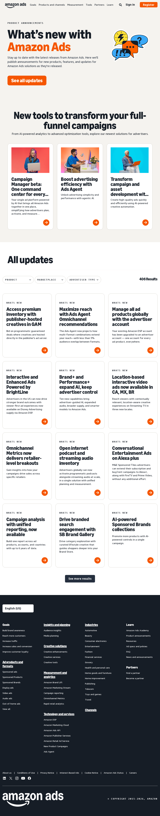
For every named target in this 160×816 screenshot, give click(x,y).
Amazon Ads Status (114, 772)
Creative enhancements (55, 651)
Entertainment (92, 646)
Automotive (91, 630)
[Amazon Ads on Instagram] (17, 779)
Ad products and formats (12, 664)
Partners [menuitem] (132, 667)
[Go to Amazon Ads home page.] (32, 799)
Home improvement (95, 678)
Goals (33, 4)
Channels (91, 710)
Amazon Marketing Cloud (56, 725)
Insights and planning (57, 625)
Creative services (52, 657)
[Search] (120, 5)
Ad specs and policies (136, 646)
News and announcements (139, 657)
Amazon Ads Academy (137, 630)
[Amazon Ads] (13, 4)
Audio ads (7, 698)
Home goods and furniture (98, 673)
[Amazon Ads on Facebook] (29, 779)
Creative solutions (55, 646)
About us (7, 772)
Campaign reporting (53, 693)
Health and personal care (97, 667)
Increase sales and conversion (17, 646)
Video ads (7, 693)
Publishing (90, 683)
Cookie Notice (91, 772)
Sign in (130, 4)
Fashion (88, 651)
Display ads (8, 687)
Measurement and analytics (55, 675)
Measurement (75, 4)
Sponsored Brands (11, 682)
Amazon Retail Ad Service (56, 741)
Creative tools (51, 662)
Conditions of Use (26, 772)
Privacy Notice (47, 772)
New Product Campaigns (56, 746)
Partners (99, 4)
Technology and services (59, 714)
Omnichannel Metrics (54, 698)
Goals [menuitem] (6, 625)
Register (148, 4)
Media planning (51, 635)
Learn (110, 4)
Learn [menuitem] (130, 625)
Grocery (88, 662)
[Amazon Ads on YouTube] (23, 779)
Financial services (93, 657)
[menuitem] (18, 688)
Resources (131, 641)
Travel (88, 699)
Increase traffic (9, 641)
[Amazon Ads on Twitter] (10, 779)
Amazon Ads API (52, 730)
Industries (91, 625)
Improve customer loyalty (15, 651)
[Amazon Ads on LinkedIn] (4, 779)
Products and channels (52, 4)
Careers (133, 772)
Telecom (89, 689)
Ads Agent (49, 751)
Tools (89, 4)
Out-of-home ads (11, 703)
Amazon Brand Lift (53, 682)
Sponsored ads (9, 671)
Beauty (88, 635)
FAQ (128, 651)
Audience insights (52, 630)
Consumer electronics (96, 641)
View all (6, 709)
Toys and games (93, 694)
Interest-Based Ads (69, 772)
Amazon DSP (50, 719)
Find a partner (133, 673)
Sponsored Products (12, 677)
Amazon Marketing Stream (57, 687)
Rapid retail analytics (54, 703)
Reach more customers (13, 635)
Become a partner (135, 678)
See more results (80, 578)
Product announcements (138, 635)
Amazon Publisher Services (57, 735)
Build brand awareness (13, 630)
